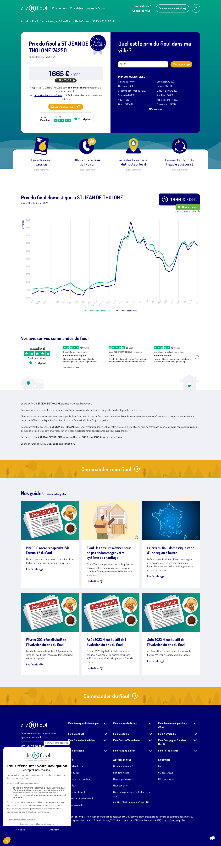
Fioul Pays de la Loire (124, 750)
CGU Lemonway (166, 779)
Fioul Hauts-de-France (125, 723)
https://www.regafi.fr (174, 820)
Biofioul (72, 785)
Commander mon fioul (170, 8)
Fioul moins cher (76, 805)
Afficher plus (155, 109)
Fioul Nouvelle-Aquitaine (81, 740)
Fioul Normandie (167, 733)
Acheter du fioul (76, 766)
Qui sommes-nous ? (123, 766)
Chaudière (76, 8)
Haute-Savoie (81, 21)
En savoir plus (41, 169)
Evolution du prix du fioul (80, 798)
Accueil (24, 21)
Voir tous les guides (56, 494)
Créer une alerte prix (65, 106)
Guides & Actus (95, 8)
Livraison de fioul (76, 792)
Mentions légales (121, 772)
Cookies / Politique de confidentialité (131, 802)
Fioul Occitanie (121, 733)
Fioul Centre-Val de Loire (126, 740)
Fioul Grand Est (76, 733)
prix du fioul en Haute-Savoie (48, 95)
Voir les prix (179, 64)
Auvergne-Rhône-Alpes (59, 21)
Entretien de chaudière (79, 779)
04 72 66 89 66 (36, 746)
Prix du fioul (59, 8)
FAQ (160, 766)
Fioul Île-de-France (168, 750)
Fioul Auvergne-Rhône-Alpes (83, 723)
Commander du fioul (106, 695)
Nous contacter (120, 785)
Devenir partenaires (122, 779)
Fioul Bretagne (76, 750)
